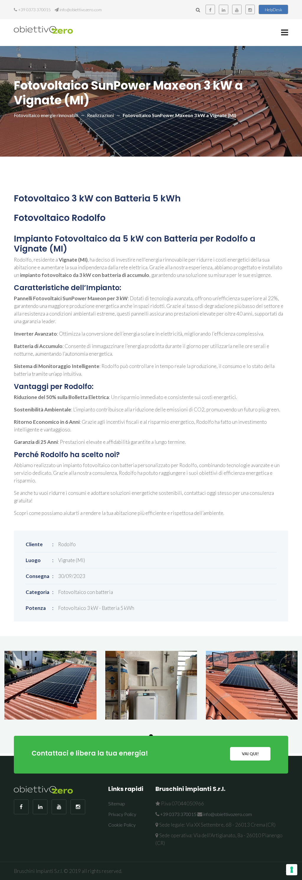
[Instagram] (250, 9)
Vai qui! (250, 753)
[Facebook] (210, 9)
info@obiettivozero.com (81, 9)
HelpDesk (273, 9)
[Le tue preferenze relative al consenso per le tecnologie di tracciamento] (291, 869)
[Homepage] (43, 29)
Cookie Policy (122, 825)
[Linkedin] (223, 9)
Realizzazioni (100, 115)
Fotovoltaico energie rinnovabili (46, 115)
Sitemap (116, 803)
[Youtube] (237, 9)
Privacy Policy (122, 814)
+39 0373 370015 (34, 9)
